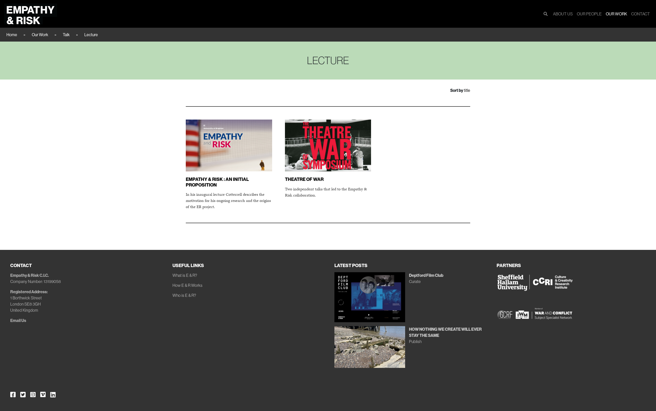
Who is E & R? (184, 295)
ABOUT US (563, 13)
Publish (415, 341)
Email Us (18, 320)
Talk (66, 34)
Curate (415, 281)
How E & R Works (187, 285)
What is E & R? (184, 275)
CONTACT (640, 13)
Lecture (91, 34)
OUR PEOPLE (589, 13)
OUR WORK (616, 13)
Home (11, 34)
